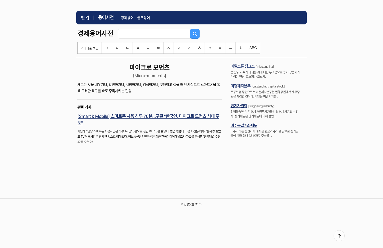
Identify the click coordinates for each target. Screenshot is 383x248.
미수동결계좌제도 (244, 125)
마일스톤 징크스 (242, 66)
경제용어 (127, 18)
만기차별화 (239, 105)
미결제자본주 (240, 86)
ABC (253, 48)
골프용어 (143, 18)
